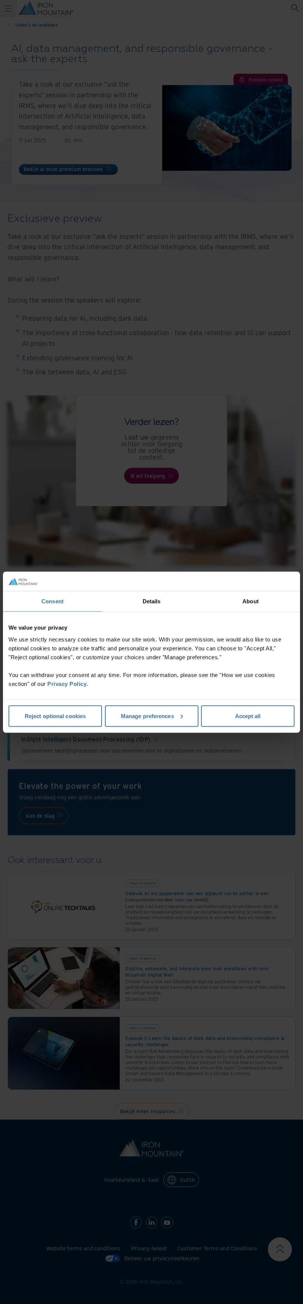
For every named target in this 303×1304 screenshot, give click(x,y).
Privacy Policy (66, 683)
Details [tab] (152, 601)
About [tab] (250, 601)
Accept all (248, 716)
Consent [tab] (52, 601)
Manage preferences (147, 716)
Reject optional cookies (55, 716)
